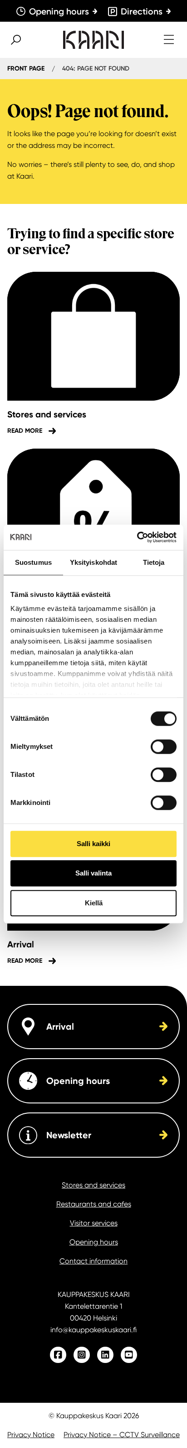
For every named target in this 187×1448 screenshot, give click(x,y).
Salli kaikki (93, 843)
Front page (25, 68)
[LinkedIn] (105, 1355)
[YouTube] (129, 1355)
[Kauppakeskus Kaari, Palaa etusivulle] (93, 40)
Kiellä (94, 903)
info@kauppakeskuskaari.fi (93, 1329)
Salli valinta (93, 873)
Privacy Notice (30, 1434)
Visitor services (94, 1223)
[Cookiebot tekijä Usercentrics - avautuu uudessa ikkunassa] (137, 537)
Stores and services (93, 1185)
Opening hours (93, 1242)
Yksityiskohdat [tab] (93, 562)
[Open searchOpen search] (16, 40)
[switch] (164, 746)
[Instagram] (82, 1355)
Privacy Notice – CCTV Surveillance (122, 1434)
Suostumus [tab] (33, 562)
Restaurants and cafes (93, 1204)
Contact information (93, 1261)
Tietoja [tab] (154, 562)
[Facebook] (58, 1355)
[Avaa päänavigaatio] (169, 40)
